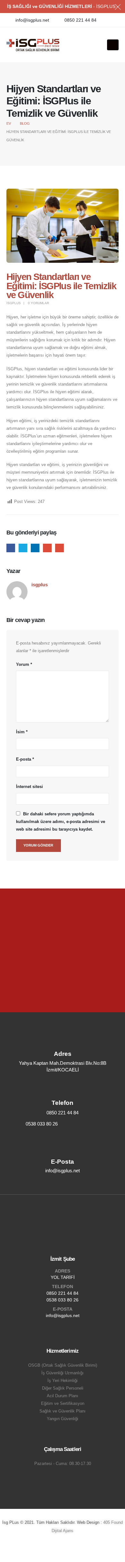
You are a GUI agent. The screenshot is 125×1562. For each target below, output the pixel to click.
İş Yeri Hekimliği (62, 1380)
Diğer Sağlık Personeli (62, 1388)
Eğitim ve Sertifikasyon (62, 1403)
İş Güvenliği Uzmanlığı (62, 1373)
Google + (47, 548)
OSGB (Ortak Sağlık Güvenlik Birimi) (62, 1365)
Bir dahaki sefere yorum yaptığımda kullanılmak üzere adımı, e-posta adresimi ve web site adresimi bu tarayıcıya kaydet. (60, 822)
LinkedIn (35, 548)
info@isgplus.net (62, 1315)
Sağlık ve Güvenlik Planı (62, 1411)
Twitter (23, 548)
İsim (22, 731)
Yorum (24, 664)
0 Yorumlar (38, 303)
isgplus (13, 303)
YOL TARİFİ (63, 1277)
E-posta (59, 548)
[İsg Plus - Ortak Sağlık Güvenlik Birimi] (32, 45)
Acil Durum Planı (62, 1396)
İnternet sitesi (29, 786)
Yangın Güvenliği (62, 1419)
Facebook (10, 548)
